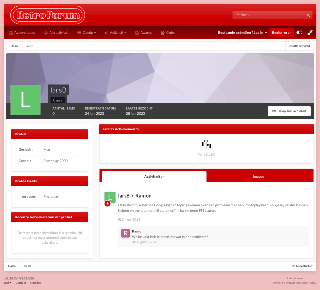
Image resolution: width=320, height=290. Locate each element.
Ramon (143, 195)
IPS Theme (11, 278)
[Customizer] (299, 32)
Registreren (282, 32)
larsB (124, 195)
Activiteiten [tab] (154, 176)
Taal (7, 282)
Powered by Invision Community (294, 282)
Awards (146, 32)
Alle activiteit (58, 32)
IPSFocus (28, 278)
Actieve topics (24, 32)
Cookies (35, 282)
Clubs (170, 32)
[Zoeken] (308, 15)
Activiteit (116, 32)
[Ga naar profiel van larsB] (110, 197)
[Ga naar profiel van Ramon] (125, 233)
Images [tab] (258, 176)
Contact (21, 282)
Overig (87, 32)
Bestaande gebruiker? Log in (241, 32)
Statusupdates (287, 15)
